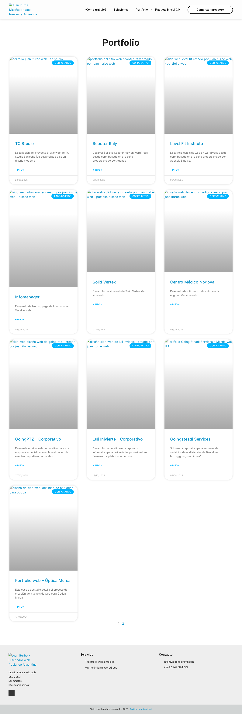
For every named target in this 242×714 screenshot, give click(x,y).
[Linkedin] (12, 693)
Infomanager (27, 297)
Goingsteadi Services (190, 439)
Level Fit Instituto (186, 143)
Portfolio (142, 9)
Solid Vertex (104, 282)
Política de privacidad (141, 709)
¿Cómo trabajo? (95, 9)
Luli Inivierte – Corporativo (118, 439)
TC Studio (24, 143)
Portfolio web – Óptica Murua (43, 580)
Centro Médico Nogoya (192, 282)
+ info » (20, 169)
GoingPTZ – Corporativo (38, 439)
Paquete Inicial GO (167, 9)
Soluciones (121, 9)
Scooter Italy (105, 143)
